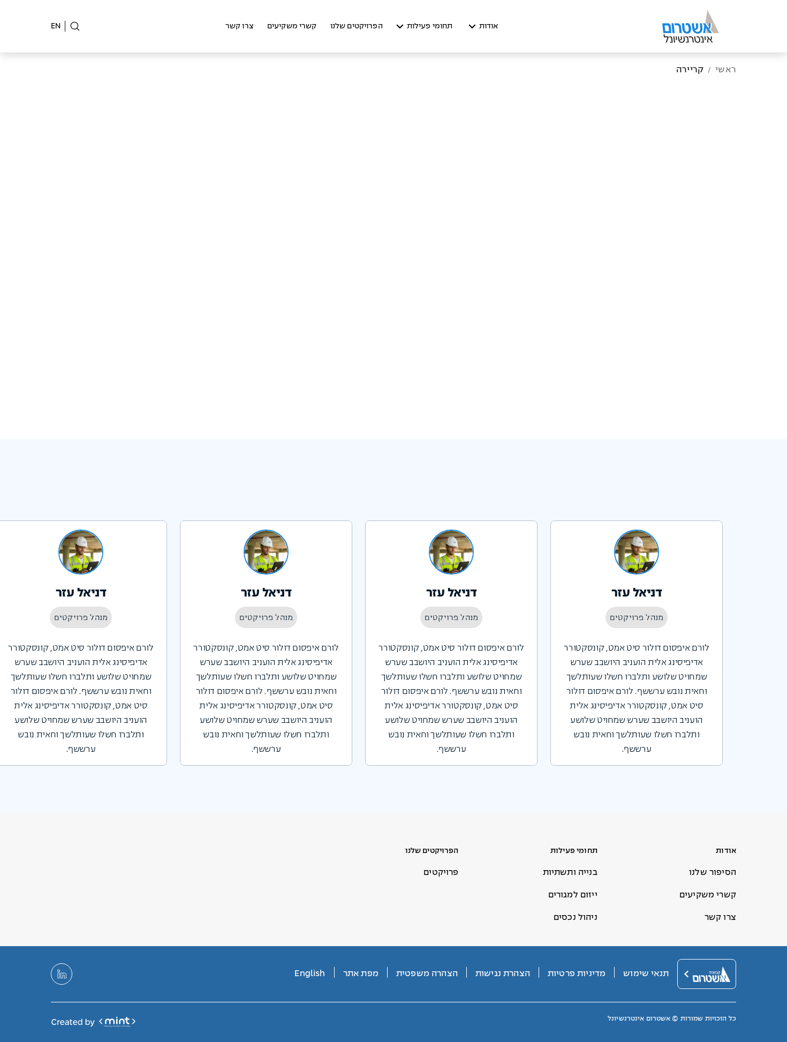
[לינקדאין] (61, 974)
